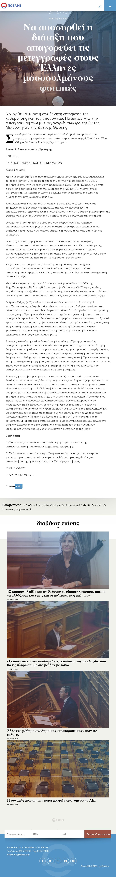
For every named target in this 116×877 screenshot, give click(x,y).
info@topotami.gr (22, 854)
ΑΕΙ (19, 486)
